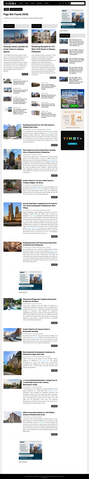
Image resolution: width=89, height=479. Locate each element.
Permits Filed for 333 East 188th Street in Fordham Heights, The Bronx (38, 181)
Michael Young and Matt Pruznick (43, 129)
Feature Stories (65, 35)
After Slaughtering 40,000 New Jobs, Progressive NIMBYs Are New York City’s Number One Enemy (20, 111)
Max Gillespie (39, 154)
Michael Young (39, 387)
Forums (46, 3)
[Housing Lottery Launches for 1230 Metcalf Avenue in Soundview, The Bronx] (7, 82)
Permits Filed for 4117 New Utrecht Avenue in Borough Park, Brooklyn (48, 105)
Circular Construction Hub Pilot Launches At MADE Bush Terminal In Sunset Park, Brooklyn (48, 87)
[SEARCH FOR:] (77, 3)
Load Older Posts (30, 469)
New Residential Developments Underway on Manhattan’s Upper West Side (39, 353)
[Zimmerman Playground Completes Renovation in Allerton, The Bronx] (12, 309)
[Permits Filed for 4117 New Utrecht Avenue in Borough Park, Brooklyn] (35, 105)
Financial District (53, 160)
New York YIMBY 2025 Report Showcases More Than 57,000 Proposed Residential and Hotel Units (76, 61)
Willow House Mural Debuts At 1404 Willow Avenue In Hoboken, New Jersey (38, 413)
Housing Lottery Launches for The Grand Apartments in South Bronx (20, 91)
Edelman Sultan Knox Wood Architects (12, 60)
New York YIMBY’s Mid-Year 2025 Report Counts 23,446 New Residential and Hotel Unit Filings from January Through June (76, 70)
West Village (33, 215)
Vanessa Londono (39, 185)
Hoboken (48, 133)
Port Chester (53, 390)
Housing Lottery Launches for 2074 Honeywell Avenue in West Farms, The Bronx (48, 96)
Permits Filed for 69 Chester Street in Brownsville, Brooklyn (36, 330)
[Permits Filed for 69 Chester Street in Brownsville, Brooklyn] (12, 340)
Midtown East (53, 251)
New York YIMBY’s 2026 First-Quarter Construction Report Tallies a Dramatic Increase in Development (76, 52)
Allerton (36, 309)
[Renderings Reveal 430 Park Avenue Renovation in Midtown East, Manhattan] (12, 250)
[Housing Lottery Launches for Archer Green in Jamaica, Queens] (15, 42)
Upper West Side (44, 360)
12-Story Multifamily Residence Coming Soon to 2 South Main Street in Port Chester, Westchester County (40, 382)
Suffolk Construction (32, 228)
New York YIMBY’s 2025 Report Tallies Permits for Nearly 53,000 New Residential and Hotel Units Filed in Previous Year (76, 80)
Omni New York (13, 62)
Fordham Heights (38, 189)
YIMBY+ (21, 3)
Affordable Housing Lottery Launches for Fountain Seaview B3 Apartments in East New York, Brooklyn (20, 101)
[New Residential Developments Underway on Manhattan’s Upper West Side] (12, 374)
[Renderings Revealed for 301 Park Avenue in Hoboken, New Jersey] (12, 138)
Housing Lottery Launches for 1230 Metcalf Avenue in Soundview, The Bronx (20, 82)
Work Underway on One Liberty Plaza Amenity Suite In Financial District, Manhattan (39, 151)
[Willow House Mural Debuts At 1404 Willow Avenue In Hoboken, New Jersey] (12, 422)
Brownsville (35, 337)
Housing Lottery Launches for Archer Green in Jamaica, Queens (15, 49)
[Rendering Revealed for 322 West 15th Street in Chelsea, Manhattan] (43, 42)
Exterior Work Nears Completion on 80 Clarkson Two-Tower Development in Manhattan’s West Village (40, 205)
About (27, 3)
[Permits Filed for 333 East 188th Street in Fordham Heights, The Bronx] (12, 192)
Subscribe (39, 3)
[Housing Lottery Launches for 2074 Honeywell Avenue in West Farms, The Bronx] (35, 96)
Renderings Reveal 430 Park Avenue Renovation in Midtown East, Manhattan (40, 244)
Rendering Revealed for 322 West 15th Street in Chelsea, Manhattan (43, 49)
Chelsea (38, 58)
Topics (32, 3)
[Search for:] (10, 21)
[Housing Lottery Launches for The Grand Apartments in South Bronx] (7, 91)
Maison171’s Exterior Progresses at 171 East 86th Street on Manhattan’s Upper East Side (48, 115)
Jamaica (13, 58)
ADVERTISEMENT (23, 292)
